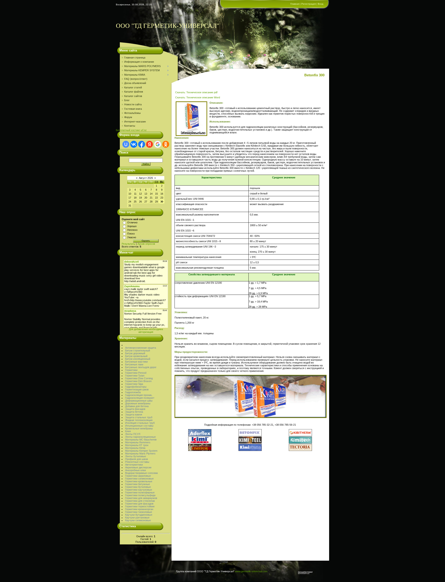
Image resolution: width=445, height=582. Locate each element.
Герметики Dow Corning (139, 378)
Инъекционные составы (139, 425)
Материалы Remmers (137, 442)
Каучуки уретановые (137, 517)
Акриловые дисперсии (138, 467)
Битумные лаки (134, 364)
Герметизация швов (137, 389)
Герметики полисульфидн (140, 495)
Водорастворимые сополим (141, 473)
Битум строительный (137, 350)
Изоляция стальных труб (140, 422)
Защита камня (133, 414)
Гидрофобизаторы (135, 386)
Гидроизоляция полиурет (139, 397)
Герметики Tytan (134, 375)
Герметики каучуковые (138, 489)
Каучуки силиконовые (138, 520)
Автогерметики (134, 464)
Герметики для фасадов (139, 503)
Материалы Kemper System (141, 450)
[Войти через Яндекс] (149, 144)
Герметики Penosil (135, 372)
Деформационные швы (139, 400)
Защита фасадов (135, 409)
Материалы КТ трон (136, 445)
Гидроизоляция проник (138, 395)
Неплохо (132, 229)
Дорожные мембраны (137, 403)
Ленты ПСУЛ (132, 434)
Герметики (131, 370)
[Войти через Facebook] (141, 144)
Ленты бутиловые (135, 456)
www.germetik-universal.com (251, 571)
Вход (320, 4)
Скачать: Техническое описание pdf (196, 92)
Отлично (132, 222)
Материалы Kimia (135, 448)
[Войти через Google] (157, 144)
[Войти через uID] (125, 144)
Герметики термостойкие (140, 506)
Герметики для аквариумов (141, 498)
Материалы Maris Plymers (140, 453)
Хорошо (132, 226)
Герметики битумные (137, 484)
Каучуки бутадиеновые (138, 514)
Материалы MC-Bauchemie (141, 439)
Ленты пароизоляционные (140, 436)
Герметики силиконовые (139, 478)
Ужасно (131, 237)
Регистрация (308, 4)
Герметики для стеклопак (140, 500)
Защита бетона (134, 411)
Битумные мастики (136, 361)
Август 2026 (146, 178)
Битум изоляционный (137, 358)
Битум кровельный (136, 356)
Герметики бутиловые (138, 487)
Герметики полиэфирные (140, 492)
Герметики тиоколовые (138, 512)
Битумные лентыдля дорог (140, 367)
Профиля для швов (136, 459)
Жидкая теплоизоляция (139, 420)
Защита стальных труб (138, 417)
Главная (294, 4)
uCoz (144, 130)
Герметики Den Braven (138, 381)
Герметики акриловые (138, 475)
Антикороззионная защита (140, 347)
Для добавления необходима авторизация (146, 330)
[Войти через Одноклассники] (165, 144)
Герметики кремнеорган (139, 509)
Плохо (131, 233)
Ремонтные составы (137, 461)
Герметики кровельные (138, 481)
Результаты (128, 243)
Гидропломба (133, 392)
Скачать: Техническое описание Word (197, 97)
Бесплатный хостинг (128, 130)
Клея (128, 431)
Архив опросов (146, 243)
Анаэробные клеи (135, 470)
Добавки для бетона (137, 406)
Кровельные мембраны (139, 428)
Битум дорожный (135, 353)
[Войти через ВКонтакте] (133, 144)
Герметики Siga (134, 384)
